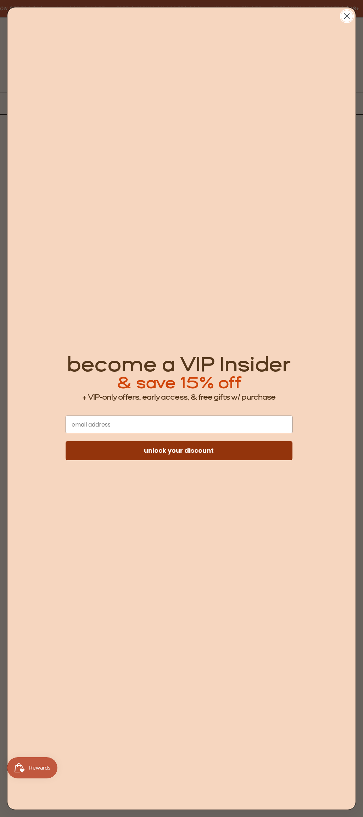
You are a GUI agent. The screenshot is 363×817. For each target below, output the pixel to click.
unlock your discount (179, 450)
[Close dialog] (347, 16)
